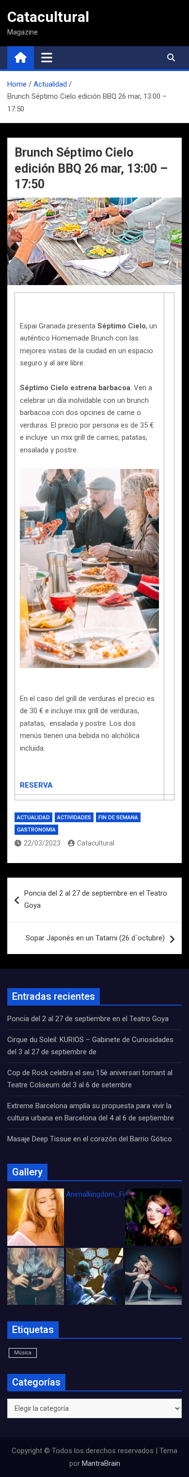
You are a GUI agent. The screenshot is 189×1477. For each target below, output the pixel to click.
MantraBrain (101, 1463)
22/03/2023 (42, 843)
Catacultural (48, 16)
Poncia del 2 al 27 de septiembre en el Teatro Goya (95, 899)
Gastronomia (36, 830)
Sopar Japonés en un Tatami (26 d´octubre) (95, 938)
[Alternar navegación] (47, 57)
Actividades (74, 817)
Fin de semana (118, 817)
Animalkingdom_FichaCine (108, 1194)
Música (23, 1353)
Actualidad (33, 817)
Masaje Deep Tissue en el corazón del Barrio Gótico (90, 1139)
